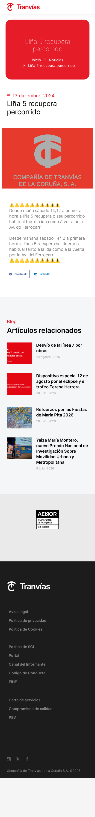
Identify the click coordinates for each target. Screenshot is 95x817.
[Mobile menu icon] (84, 7)
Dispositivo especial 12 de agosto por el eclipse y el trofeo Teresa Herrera (62, 381)
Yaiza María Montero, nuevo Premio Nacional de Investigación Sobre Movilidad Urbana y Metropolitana (62, 451)
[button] (18, 274)
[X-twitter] (18, 759)
